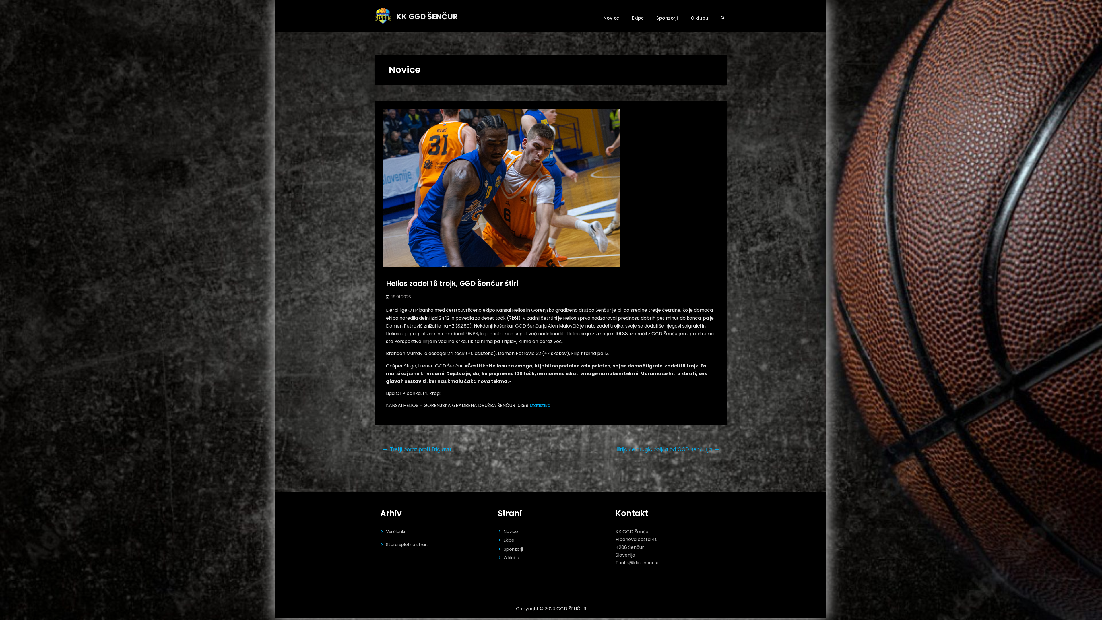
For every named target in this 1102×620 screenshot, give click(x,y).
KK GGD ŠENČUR (427, 16)
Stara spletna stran (407, 544)
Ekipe (638, 18)
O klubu (700, 18)
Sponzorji (667, 18)
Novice (611, 18)
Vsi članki (395, 531)
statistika (540, 405)
